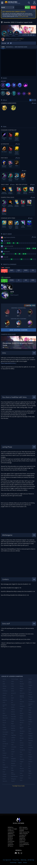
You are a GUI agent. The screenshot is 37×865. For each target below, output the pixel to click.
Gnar (4, 772)
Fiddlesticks (5, 757)
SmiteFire (10, 836)
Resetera (10, 839)
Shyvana (22, 759)
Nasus (21, 681)
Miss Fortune (13, 773)
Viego (29, 728)
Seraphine (22, 750)
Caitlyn (4, 727)
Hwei (12, 681)
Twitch (30, 707)
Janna (12, 691)
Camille (4, 729)
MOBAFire (10, 827)
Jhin (12, 700)
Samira (21, 743)
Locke (12, 749)
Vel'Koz (30, 721)
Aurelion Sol (5, 705)
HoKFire (21, 846)
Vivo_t (22, 39)
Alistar (4, 688)
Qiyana (21, 713)
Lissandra (13, 747)
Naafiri (13, 781)
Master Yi (13, 765)
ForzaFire (10, 843)
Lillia (12, 744)
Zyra (29, 778)
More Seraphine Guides (21, 47)
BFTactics (10, 846)
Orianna (22, 701)
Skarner (22, 768)
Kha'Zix (13, 728)
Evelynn (5, 753)
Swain (21, 778)
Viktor (29, 731)
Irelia (12, 686)
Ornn (21, 704)
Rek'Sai (21, 722)
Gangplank (5, 767)
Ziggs (29, 771)
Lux (12, 756)
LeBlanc (13, 737)
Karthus (13, 714)
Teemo (30, 692)
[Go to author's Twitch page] (11, 43)
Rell (21, 725)
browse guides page (23, 16)
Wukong (30, 740)
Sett (21, 752)
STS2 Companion (24, 843)
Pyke (21, 711)
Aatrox (4, 679)
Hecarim (5, 781)
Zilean (30, 773)
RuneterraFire (11, 835)
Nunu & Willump (22, 696)
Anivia (4, 695)
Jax (12, 695)
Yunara (30, 757)
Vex (29, 724)
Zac (29, 764)
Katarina (13, 719)
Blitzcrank (5, 718)
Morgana (13, 779)
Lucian (13, 751)
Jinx (12, 702)
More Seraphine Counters (18, 330)
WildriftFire (10, 833)
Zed (29, 766)
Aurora (4, 708)
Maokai (13, 763)
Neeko (21, 686)
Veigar (30, 719)
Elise (4, 751)
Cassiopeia (5, 732)
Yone (29, 752)
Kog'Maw (13, 735)
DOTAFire (10, 838)
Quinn (21, 715)
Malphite (13, 758)
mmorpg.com (22, 835)
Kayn (12, 723)
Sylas (21, 780)
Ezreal (4, 755)
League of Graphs (12, 829)
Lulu (12, 754)
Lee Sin (13, 740)
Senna (21, 747)
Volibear (30, 736)
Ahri (4, 681)
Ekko (4, 748)
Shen (21, 757)
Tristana (30, 697)
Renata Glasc (21, 728)
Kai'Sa (12, 707)
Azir (4, 711)
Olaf (21, 699)
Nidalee (22, 688)
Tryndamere (31, 701)
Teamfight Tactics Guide (18, 786)
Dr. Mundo (5, 743)
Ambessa (5, 691)
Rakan (21, 718)
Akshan (4, 686)
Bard (4, 713)
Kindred (13, 730)
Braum (4, 722)
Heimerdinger (14, 679)
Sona (21, 773)
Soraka (21, 775)
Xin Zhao (30, 747)
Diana (4, 741)
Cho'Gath (5, 734)
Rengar (21, 733)
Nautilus (22, 683)
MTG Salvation (23, 827)
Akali (4, 683)
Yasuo (30, 750)
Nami (21, 679)
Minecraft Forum (23, 829)
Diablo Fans (22, 839)
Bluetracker (22, 836)
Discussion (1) (9, 47)
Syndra (30, 679)
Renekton (22, 731)
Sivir (21, 766)
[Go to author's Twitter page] (8, 43)
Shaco (21, 754)
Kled (12, 733)
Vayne (30, 717)
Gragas (4, 774)
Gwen (4, 779)
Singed (21, 761)
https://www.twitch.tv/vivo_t (8, 363)
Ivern (12, 688)
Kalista (13, 709)
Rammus (22, 720)
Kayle (12, 721)
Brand (4, 720)
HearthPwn (22, 838)
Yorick (30, 754)
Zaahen (30, 761)
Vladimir (30, 733)
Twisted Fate (30, 704)
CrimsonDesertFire (24, 844)
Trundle (30, 699)
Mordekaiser (14, 776)
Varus (29, 714)
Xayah (30, 743)
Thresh (30, 694)
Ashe (4, 702)
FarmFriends (11, 841)
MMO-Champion (23, 833)
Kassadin (13, 716)
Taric (29, 690)
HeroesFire (10, 844)
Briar (4, 725)
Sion (21, 764)
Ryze (21, 740)
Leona (12, 742)
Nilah (21, 691)
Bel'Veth (5, 715)
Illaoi (12, 683)
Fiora (4, 760)
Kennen (13, 726)
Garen (4, 769)
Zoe (29, 775)
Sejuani (22, 745)
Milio (12, 770)
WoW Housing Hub (24, 832)
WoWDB (21, 830)
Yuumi (30, 759)
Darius (4, 739)
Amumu (5, 693)
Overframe (22, 841)
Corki (4, 736)
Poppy (21, 708)
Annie (4, 698)
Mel (12, 768)
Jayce (12, 698)
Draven (4, 746)
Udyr (29, 710)
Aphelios (5, 700)
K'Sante (13, 705)
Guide (3, 47)
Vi (28, 726)
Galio (4, 765)
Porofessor (10, 830)
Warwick (30, 738)
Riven (21, 736)
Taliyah (30, 685)
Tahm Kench (30, 682)
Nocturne (22, 693)
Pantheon (22, 706)
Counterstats (11, 832)
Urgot (29, 712)
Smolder (22, 771)
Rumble (22, 738)
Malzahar (13, 761)
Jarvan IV (13, 693)
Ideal (11, 293)
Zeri (29, 768)
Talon (29, 687)
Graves (4, 776)
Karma (13, 712)
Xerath (30, 745)
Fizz (4, 762)
